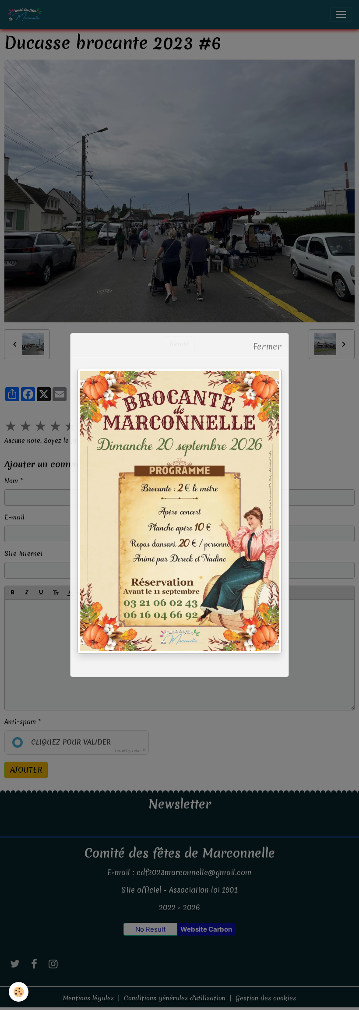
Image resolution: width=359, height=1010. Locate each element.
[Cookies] (18, 992)
